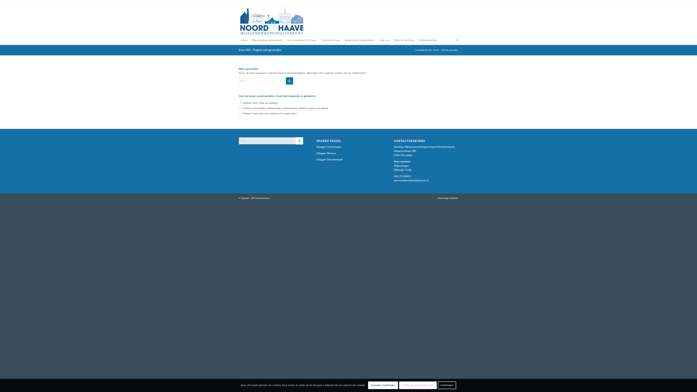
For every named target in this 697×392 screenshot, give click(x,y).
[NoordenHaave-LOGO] (272, 21)
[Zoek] (456, 40)
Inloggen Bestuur (326, 153)
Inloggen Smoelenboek (329, 159)
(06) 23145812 (402, 176)
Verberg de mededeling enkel (418, 385)
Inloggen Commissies (328, 146)
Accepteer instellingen (383, 385)
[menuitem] (244, 40)
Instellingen (447, 385)
